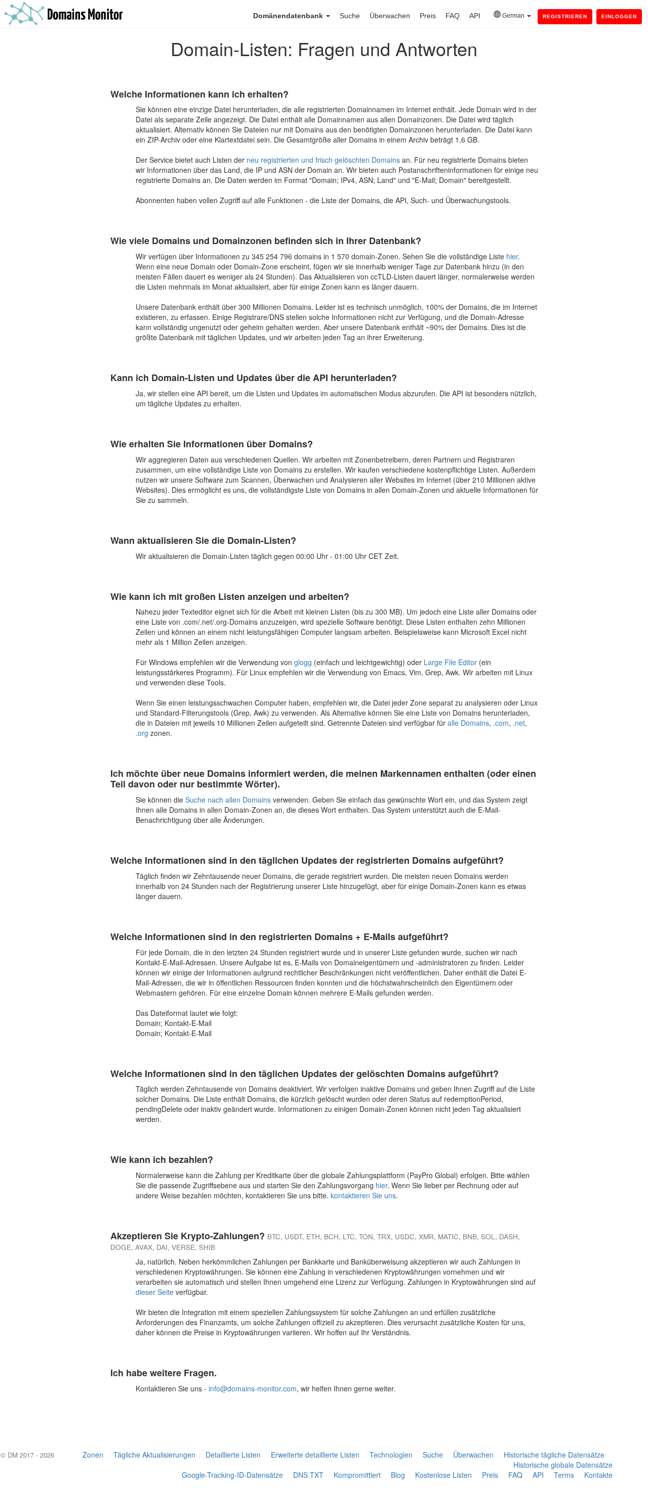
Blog (398, 1475)
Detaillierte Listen (233, 1455)
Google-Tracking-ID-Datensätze (232, 1475)
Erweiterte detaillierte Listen (315, 1455)
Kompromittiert (357, 1475)
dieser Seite (155, 1292)
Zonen (93, 1455)
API (474, 16)
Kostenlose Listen (443, 1475)
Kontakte (598, 1475)
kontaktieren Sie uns (363, 1195)
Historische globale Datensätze (563, 1465)
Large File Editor (450, 662)
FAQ (453, 16)
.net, (520, 723)
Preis (428, 16)
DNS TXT (308, 1475)
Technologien (391, 1455)
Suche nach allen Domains (228, 800)
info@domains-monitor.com (253, 1388)
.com (501, 723)
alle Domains (468, 723)
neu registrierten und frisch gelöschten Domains (323, 160)
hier (512, 256)
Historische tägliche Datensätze (554, 1455)
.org (142, 733)
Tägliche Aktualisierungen (154, 1455)
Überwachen (390, 16)
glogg (303, 662)
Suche (350, 16)
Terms (564, 1475)
